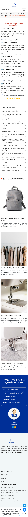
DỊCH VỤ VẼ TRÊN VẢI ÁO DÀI (9, 145)
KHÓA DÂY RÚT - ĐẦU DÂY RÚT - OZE (11, 131)
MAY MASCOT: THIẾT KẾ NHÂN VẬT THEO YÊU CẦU (13, 149)
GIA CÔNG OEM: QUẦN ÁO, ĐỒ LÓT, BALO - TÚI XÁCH (13, 135)
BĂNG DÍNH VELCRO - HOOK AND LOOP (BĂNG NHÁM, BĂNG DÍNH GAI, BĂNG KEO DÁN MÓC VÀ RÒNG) (13, 141)
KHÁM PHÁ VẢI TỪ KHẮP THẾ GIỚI (11, 170)
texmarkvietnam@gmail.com (14, 402)
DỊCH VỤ (3, 478)
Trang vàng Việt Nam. (22, 514)
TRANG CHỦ (6, 10)
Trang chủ (4, 13)
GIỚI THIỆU (5, 162)
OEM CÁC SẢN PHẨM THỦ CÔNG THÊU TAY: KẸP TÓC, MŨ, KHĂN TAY (13, 158)
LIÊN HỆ (3, 481)
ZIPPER (4, 128)
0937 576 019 (11, 399)
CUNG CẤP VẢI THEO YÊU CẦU (10, 111)
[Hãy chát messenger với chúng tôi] (23, 510)
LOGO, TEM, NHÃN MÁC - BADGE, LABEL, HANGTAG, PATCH (12, 115)
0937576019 (12, 396)
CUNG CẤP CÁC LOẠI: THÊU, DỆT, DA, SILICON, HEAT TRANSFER (11, 166)
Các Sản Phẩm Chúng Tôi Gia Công (11, 315)
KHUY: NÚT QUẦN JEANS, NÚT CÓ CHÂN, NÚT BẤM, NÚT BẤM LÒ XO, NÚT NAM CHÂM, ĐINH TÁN (13, 123)
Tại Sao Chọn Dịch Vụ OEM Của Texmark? (12, 363)
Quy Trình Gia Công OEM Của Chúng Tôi (12, 268)
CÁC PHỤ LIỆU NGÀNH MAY (9, 119)
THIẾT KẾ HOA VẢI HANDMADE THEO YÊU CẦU (12, 154)
